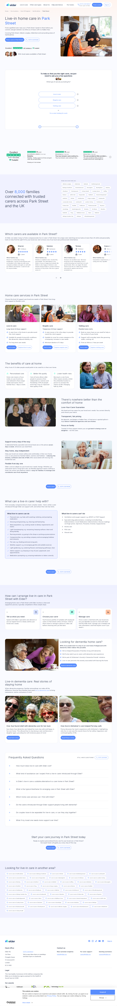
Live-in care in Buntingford (57, 878)
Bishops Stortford (67, 187)
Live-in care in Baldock (84, 882)
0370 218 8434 (28, 951)
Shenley (86, 209)
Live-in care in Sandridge (53, 902)
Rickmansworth (92, 205)
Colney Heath (85, 191)
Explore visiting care (97, 347)
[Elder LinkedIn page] (103, 941)
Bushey (108, 187)
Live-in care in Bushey (72, 902)
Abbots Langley (67, 184)
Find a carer (97, 5)
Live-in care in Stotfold (13, 886)
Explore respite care (60, 347)
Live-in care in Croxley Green (15, 902)
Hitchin (72, 198)
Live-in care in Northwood (71, 890)
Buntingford (99, 187)
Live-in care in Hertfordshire (15, 874)
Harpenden (82, 194)
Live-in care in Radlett (85, 886)
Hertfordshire (36, 11)
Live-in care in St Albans (76, 878)
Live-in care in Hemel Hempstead (77, 898)
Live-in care (24, 5)
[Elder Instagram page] (92, 941)
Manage (101, 997)
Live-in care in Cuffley (66, 882)
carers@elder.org (85, 954)
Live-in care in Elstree (68, 886)
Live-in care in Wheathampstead (92, 890)
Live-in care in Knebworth (38, 894)
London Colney (89, 202)
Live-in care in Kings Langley (49, 886)
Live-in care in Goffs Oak (98, 898)
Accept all (103, 992)
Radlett (74, 205)
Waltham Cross (81, 212)
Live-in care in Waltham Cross (54, 898)
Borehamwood (79, 187)
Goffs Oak (72, 194)
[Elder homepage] (11, 5)
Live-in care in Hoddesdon (15, 890)
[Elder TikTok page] (96, 941)
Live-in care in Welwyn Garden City (17, 894)
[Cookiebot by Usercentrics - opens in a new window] (11, 1002)
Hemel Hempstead (101, 194)
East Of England (25, 11)
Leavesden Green (67, 202)
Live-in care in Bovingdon (102, 882)
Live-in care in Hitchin (56, 874)
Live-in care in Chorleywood (36, 906)
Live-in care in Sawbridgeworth (16, 898)
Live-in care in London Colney (96, 878)
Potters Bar (66, 205)
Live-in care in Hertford (31, 882)
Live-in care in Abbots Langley (58, 906)
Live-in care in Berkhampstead (76, 874)
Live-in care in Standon (57, 894)
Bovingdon (90, 187)
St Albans (94, 209)
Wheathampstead (89, 216)
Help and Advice (57, 5)
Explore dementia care (68, 665)
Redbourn (82, 205)
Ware (89, 212)
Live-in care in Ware (35, 898)
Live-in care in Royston (94, 894)
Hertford (65, 198)
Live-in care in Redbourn (33, 890)
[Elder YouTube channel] (99, 941)
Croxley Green (96, 191)
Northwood (100, 202)
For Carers (70, 5)
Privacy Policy (51, 996)
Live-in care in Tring (30, 886)
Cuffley (105, 191)
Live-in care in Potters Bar (76, 894)
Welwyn (79, 216)
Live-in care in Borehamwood (79, 906)
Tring (71, 212)
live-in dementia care (42, 690)
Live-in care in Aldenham (99, 906)
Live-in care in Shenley (13, 882)
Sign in (107, 5)
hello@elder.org (62, 954)
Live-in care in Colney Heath (15, 910)
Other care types (35, 5)
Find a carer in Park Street (14, 40)
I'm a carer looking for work (58, 113)
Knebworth (101, 198)
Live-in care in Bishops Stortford (36, 874)
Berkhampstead (96, 184)
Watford (97, 212)
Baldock (86, 184)
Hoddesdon (81, 198)
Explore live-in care (24, 347)
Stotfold (65, 212)
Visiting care (57, 106)
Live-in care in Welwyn (89, 902)
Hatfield (90, 194)
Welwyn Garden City (68, 216)
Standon (103, 209)
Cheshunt (65, 191)
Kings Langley (91, 198)
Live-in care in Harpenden (37, 878)
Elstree (64, 194)
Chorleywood (74, 191)
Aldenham (77, 184)
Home (6, 11)
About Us (46, 5)
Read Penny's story (68, 738)
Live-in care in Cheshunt (34, 902)
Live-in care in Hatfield (49, 882)
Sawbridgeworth (76, 209)
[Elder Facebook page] (89, 941)
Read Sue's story (13, 738)
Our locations (15, 11)
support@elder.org (104, 954)
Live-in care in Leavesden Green (16, 878)
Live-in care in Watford (52, 890)
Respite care (57, 100)
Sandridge (65, 209)
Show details (26, 1002)
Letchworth (79, 202)
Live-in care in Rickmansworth (15, 906)
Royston (102, 205)
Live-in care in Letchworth (97, 874)
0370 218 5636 (32, 40)
